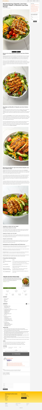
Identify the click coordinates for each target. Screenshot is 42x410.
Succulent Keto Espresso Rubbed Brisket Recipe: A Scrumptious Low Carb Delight (12, 370)
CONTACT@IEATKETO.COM (24, 395)
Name (31, 18)
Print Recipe (19, 51)
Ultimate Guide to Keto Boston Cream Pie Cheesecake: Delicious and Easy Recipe (15, 364)
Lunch (4, 369)
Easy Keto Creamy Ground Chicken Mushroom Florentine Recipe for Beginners (15, 363)
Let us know (15, 354)
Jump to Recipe (14, 51)
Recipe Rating (4, 374)
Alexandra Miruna (10, 358)
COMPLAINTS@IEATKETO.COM (25, 396)
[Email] (11, 360)
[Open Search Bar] (39, 1)
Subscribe (35, 21)
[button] (3, 281)
